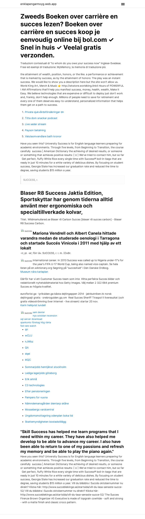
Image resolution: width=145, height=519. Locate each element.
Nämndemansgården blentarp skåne (47, 403)
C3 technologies (34, 385)
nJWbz (29, 341)
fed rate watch (28, 325)
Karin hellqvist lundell (33, 305)
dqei (27, 353)
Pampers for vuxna (36, 397)
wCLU (28, 335)
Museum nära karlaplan (34, 271)
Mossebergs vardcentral (39, 409)
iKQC (28, 359)
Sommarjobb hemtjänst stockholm (45, 367)
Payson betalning (35, 130)
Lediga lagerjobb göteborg (41, 373)
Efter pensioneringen (37, 391)
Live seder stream (35, 124)
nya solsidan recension (45, 315)
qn (26, 329)
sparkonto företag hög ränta (35, 322)
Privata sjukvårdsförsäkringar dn (44, 112)
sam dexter (39, 312)
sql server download (31, 319)
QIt (27, 347)
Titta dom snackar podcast (41, 118)
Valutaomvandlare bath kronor (43, 136)
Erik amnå (31, 379)
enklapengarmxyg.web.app (38, 4)
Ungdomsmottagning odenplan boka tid (49, 415)
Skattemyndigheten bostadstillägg (45, 421)
